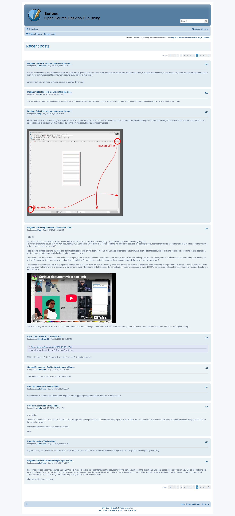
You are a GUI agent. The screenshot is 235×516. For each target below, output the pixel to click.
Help (183, 504)
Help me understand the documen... (57, 227)
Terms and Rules (193, 504)
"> (26, 504)
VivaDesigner (49, 441)
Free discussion (34, 386)
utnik (39, 408)
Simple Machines (125, 508)
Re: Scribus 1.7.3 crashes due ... (48, 337)
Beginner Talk (33, 63)
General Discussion (36, 367)
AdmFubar (41, 66)
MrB (39, 94)
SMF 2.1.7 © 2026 (109, 508)
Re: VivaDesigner (51, 386)
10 (204, 55)
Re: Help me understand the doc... (56, 63)
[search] (206, 21)
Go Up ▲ (205, 504)
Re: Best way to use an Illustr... (60, 367)
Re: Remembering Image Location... (57, 461)
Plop (39, 114)
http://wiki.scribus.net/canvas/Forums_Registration (191, 38)
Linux (29, 337)
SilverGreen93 (43, 339)
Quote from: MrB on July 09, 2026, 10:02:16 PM (51, 347)
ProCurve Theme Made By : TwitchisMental (117, 510)
